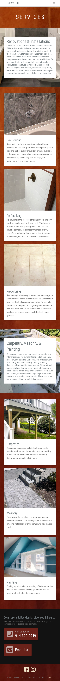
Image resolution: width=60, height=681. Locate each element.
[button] (53, 3)
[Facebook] (26, 669)
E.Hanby (48, 677)
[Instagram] (33, 669)
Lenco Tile (13, 3)
